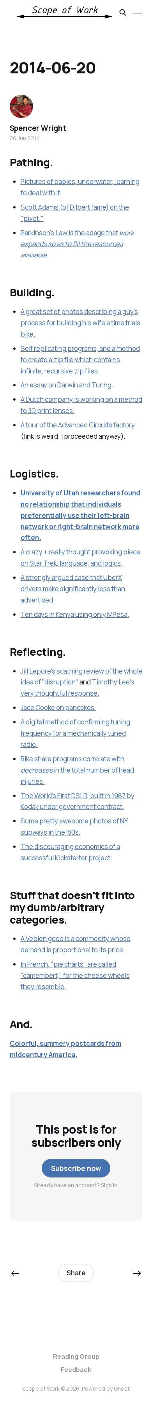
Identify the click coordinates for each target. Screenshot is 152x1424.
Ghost (122, 1388)
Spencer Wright (38, 128)
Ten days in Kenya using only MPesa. (75, 614)
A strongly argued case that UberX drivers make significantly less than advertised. (73, 588)
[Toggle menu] (137, 12)
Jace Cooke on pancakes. (58, 707)
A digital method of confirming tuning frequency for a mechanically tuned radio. (75, 733)
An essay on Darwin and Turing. (67, 384)
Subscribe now (76, 1168)
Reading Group (76, 1356)
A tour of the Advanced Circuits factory (78, 424)
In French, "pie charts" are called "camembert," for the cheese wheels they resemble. (75, 975)
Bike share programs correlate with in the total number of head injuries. (77, 770)
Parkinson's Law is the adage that (77, 244)
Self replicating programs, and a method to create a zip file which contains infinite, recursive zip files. (80, 359)
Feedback (76, 1369)
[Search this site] (123, 12)
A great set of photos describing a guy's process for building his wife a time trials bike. (80, 323)
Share (76, 1272)
